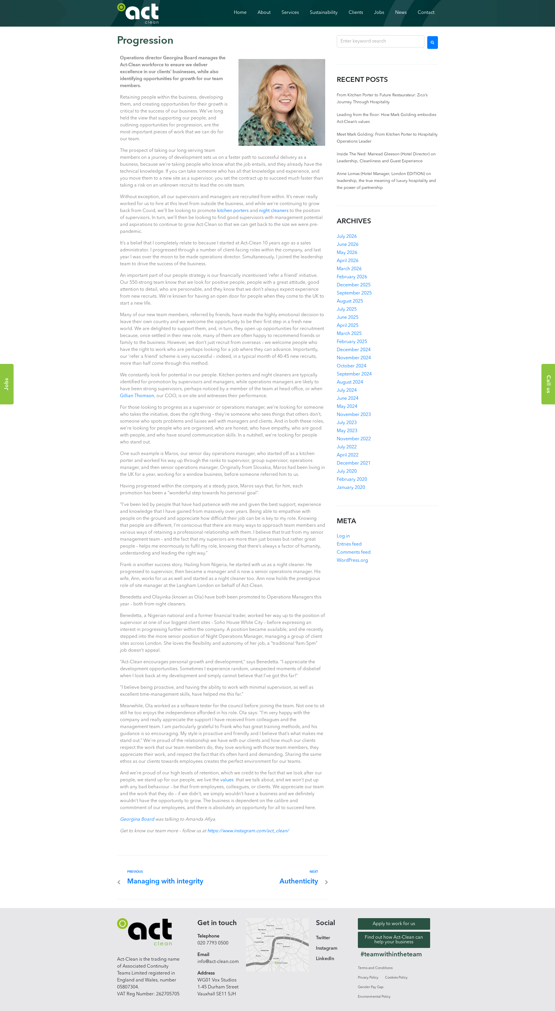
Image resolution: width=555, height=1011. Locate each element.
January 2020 (351, 487)
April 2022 (347, 455)
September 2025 (354, 293)
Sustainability (324, 12)
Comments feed (354, 552)
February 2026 (352, 277)
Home (240, 12)
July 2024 (347, 390)
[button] (394, 924)
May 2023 (347, 431)
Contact (426, 12)
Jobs (6, 384)
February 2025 (352, 342)
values (227, 780)
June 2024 (347, 398)
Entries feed (349, 544)
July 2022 (347, 447)
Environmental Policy (374, 997)
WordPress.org (352, 560)
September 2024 (354, 374)
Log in (343, 536)
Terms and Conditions (375, 968)
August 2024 (350, 382)
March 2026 (349, 269)
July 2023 (347, 423)
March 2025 (349, 334)
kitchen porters (233, 211)
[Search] (432, 42)
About (264, 12)
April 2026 (347, 261)
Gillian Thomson (137, 396)
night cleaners (273, 211)
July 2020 (347, 471)
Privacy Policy (368, 977)
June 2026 (347, 244)
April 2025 (347, 325)
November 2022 (354, 439)
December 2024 (354, 350)
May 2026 (347, 253)
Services (290, 12)
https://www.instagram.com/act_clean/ (248, 831)
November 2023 (354, 414)
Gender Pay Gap (371, 987)
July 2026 (347, 236)
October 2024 (351, 366)
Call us (548, 384)
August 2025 (350, 301)
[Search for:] (380, 41)
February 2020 (352, 479)
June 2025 (347, 317)
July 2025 (347, 309)
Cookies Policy (396, 977)
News (401, 12)
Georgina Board (137, 819)
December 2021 (354, 463)
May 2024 (347, 406)
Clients (356, 12)
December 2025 (354, 285)
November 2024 (354, 358)
